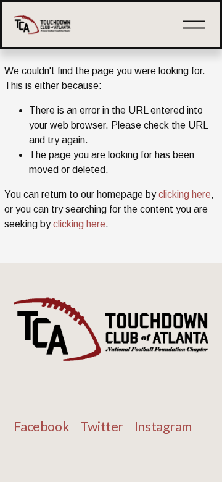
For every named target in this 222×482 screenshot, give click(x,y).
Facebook (42, 426)
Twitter (101, 426)
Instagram (163, 426)
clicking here (184, 194)
